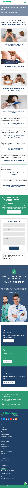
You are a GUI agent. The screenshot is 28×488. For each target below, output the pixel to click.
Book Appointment (9, 382)
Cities (6, 12)
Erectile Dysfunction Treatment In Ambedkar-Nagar (14, 67)
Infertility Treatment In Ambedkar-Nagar (14, 111)
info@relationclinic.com (8, 478)
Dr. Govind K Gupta (5, 434)
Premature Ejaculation (6, 451)
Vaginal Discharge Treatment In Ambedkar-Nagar (14, 136)
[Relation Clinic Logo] (6, 2)
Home (2, 12)
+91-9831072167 (10, 203)
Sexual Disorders (5, 446)
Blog (2, 432)
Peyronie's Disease (5, 456)
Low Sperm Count (5, 463)
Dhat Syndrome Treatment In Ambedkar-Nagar (14, 148)
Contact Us (13, 248)
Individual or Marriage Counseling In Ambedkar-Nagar (14, 185)
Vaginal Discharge (5, 458)
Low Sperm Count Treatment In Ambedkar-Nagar (14, 161)
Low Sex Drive (4, 465)
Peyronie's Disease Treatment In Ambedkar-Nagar (14, 124)
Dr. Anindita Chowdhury (6, 436)
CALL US (5, 484)
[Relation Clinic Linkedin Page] (9, 419)
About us (3, 425)
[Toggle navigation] (25, 2)
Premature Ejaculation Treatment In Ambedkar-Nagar (14, 89)
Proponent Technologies (16, 485)
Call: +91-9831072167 (14, 282)
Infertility (3, 453)
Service (2, 427)
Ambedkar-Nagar (13, 12)
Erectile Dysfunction (6, 449)
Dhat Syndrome (5, 460)
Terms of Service (5, 441)
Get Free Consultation (13, 212)
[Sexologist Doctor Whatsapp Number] (25, 483)
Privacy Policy (4, 439)
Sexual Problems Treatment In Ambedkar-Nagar (14, 44)
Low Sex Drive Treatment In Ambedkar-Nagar (14, 173)
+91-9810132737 (6, 476)
